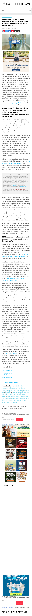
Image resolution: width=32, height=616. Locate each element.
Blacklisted (13, 388)
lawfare (4, 396)
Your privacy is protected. (7, 424)
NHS (9, 400)
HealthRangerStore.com (19, 189)
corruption (12, 390)
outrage (13, 400)
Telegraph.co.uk (7, 374)
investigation (21, 394)
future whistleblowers (11, 353)
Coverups (19, 390)
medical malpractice (17, 398)
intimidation (12, 394)
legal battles (11, 396)
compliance (21, 388)
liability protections (22, 396)
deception (8, 392)
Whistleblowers (12, 402)
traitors (4, 402)
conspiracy (5, 390)
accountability (16, 386)
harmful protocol (17, 392)
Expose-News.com (7, 370)
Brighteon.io (14, 185)
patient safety (21, 400)
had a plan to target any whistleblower (14, 103)
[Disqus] (16, 509)
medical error (6, 398)
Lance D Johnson (14, 28)
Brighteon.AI (23, 186)
